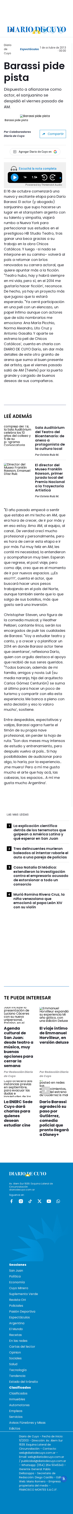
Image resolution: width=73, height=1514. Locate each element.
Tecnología (17, 1370)
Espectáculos (29, 49)
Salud (13, 1364)
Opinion (15, 1352)
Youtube (49, 1201)
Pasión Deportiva (22, 1311)
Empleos (15, 1411)
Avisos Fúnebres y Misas (27, 1422)
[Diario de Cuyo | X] (52, 30)
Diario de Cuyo (7, 49)
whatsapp (58, 1201)
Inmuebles (17, 1399)
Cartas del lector (22, 1346)
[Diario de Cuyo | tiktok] (61, 30)
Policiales (16, 1305)
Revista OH (17, 1300)
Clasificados (18, 1393)
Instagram (20, 1201)
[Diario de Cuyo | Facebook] (36, 30)
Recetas (15, 1335)
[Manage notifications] (64, 1479)
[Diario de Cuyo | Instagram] (44, 30)
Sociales (15, 1358)
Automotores (19, 1405)
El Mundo (16, 1329)
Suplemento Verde (23, 1294)
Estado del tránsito (23, 1381)
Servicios (16, 1417)
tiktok (30, 1201)
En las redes (18, 1340)
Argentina (16, 1323)
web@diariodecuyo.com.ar (37, 1453)
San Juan (16, 1270)
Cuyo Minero (18, 1288)
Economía (17, 1282)
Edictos (14, 1428)
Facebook (11, 1201)
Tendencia (17, 1376)
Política (15, 1276)
